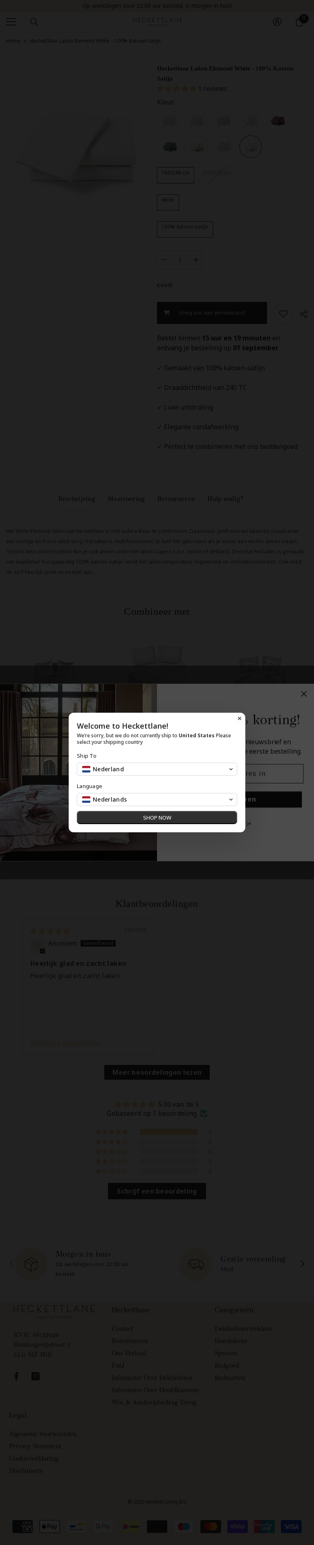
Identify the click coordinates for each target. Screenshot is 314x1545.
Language (89, 786)
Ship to (86, 755)
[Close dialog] (240, 718)
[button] (157, 769)
